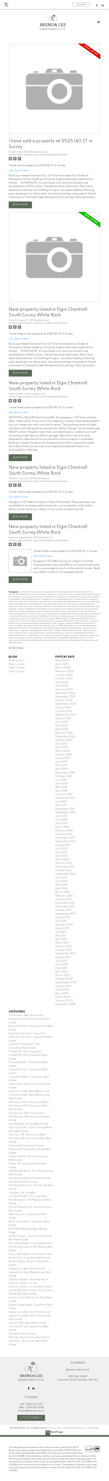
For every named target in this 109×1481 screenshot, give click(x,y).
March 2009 (63, 997)
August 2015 (62, 845)
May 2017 (61, 805)
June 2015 (61, 848)
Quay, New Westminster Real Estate (30, 1254)
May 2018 (61, 787)
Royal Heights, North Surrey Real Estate (65, 628)
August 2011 (62, 928)
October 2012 (63, 910)
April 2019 (61, 769)
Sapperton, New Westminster (27, 1268)
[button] (97, 5)
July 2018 (60, 780)
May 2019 (61, 765)
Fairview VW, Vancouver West (60, 609)
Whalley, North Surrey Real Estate (66, 640)
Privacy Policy (55, 1428)
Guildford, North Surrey (50, 616)
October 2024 (63, 700)
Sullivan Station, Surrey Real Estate (30, 633)
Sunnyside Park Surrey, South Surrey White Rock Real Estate (70, 633)
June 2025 (62, 682)
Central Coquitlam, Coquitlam (44, 594)
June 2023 (61, 722)
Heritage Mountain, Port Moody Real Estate (79, 616)
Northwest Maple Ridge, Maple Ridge (34, 623)
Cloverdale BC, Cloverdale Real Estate (24, 599)
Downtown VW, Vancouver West (43, 604)
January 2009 (64, 1000)
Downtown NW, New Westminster (68, 602)
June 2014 (61, 881)
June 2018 (61, 783)
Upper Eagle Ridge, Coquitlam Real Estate (62, 635)
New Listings (16, 664)
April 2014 (61, 888)
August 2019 (62, 758)
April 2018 (61, 791)
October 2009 (64, 979)
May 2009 (61, 993)
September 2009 (65, 982)
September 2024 (65, 704)
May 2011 (60, 935)
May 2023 (61, 725)
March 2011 (62, 943)
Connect (81, 4)
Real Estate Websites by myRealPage (81, 1428)
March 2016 (62, 827)
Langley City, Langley (18, 618)
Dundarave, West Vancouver (21, 606)
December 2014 (64, 866)
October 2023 (63, 711)
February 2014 (64, 895)
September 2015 (65, 841)
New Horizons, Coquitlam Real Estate (58, 621)
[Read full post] (54, 91)
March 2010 (62, 975)
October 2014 (63, 870)
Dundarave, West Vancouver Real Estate (50, 606)
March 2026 (62, 667)
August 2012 (62, 917)
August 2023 (63, 718)
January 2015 (63, 863)
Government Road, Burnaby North (24, 616)
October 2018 (63, 776)
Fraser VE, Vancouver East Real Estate (44, 614)
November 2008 (65, 1004)
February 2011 (63, 946)
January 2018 (63, 794)
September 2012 (65, 914)
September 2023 (65, 714)
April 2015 (61, 856)
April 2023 (61, 729)
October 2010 (63, 950)
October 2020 (64, 740)
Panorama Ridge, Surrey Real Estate (24, 626)
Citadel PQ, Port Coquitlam (55, 597)
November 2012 (65, 906)
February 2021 (64, 733)
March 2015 (62, 859)
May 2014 (61, 885)
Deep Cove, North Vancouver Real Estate (36, 602)
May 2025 (61, 686)
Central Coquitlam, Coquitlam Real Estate (75, 594)
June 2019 (61, 762)
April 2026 (61, 664)
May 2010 (61, 968)
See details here (19, 170)
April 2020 (62, 747)
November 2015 (65, 838)
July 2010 (61, 961)
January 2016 (63, 834)
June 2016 (61, 819)
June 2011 (61, 932)
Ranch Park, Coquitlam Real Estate (33, 628)
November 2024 (65, 696)
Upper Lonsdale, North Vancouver (30, 1312)
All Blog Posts (17, 660)
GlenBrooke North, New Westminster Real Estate (80, 614)
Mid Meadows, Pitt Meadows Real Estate (73, 618)
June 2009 (62, 990)
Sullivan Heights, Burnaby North (68, 630)
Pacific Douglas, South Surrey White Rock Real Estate (73, 623)
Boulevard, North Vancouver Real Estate (61, 592)
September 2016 (65, 812)
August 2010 (62, 957)
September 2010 (65, 953)
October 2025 (64, 678)
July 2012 (61, 921)
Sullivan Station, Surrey (23, 1283)
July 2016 (61, 816)
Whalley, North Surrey (41, 640)
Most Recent (62, 660)
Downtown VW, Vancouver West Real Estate (76, 604)
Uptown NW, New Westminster (70, 638)
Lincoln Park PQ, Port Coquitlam (41, 618)
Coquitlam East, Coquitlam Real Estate (57, 599)
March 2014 (62, 892)
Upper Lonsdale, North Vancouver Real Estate (38, 638)
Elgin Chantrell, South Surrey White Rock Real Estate (42, 155)
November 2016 (65, 809)
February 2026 (64, 671)
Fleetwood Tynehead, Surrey (31, 611)
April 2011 (61, 939)
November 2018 (64, 772)
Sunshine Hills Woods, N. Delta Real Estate (26, 635)
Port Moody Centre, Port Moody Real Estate (58, 626)
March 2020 (63, 751)
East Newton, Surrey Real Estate (81, 606)
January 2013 (63, 899)
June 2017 (61, 801)
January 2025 (64, 689)
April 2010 (61, 971)
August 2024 (63, 707)
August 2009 (63, 986)
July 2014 (61, 877)
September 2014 (65, 874)
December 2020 (65, 736)
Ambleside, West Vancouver (32, 592)
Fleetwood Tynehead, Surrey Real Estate (60, 611)
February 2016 (64, 830)
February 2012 (64, 924)
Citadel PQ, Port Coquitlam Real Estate (83, 597)
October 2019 (63, 754)
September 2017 (65, 798)
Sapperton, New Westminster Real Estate (37, 630)
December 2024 (65, 693)
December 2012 (64, 903)
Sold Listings (16, 671)
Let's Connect (31, 1418)
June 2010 (61, 964)
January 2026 (64, 675)
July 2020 (61, 743)
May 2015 (61, 852)
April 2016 (61, 823)
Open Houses (17, 667)
